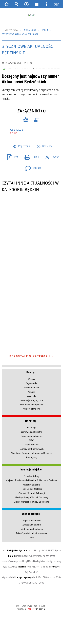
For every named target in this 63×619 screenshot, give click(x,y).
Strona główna (6, 4)
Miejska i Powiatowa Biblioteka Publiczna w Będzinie (31, 480)
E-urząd (30, 372)
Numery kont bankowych (31, 449)
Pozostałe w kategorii (29, 356)
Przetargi (31, 427)
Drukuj (30, 156)
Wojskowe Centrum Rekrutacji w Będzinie (31, 453)
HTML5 (26, 596)
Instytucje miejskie (31, 469)
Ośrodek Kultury (31, 476)
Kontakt (31, 166)
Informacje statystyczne (31, 400)
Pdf (11, 156)
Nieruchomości (31, 387)
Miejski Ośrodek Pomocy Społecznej (32, 502)
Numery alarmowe (31, 409)
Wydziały (31, 396)
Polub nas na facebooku (31, 529)
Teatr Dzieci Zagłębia (31, 489)
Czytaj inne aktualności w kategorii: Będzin (30, 186)
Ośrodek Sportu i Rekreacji (31, 493)
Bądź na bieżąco (31, 513)
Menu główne (36, 4)
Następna (43, 145)
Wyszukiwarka (16, 4)
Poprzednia (20, 145)
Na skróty (30, 421)
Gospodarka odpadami (32, 436)
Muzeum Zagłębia (31, 484)
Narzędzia (26, 4)
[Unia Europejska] (33, 15)
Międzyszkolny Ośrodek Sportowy (31, 497)
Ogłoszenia (31, 383)
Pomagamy (31, 457)
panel (56, 4)
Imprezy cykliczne (31, 520)
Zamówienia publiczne (31, 432)
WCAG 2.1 (42, 596)
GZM (31, 537)
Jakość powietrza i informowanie (31, 533)
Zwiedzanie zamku (32, 524)
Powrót (51, 156)
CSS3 (31, 596)
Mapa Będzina (31, 444)
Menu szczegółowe (46, 4)
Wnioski (31, 379)
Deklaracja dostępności (31, 404)
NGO (31, 440)
